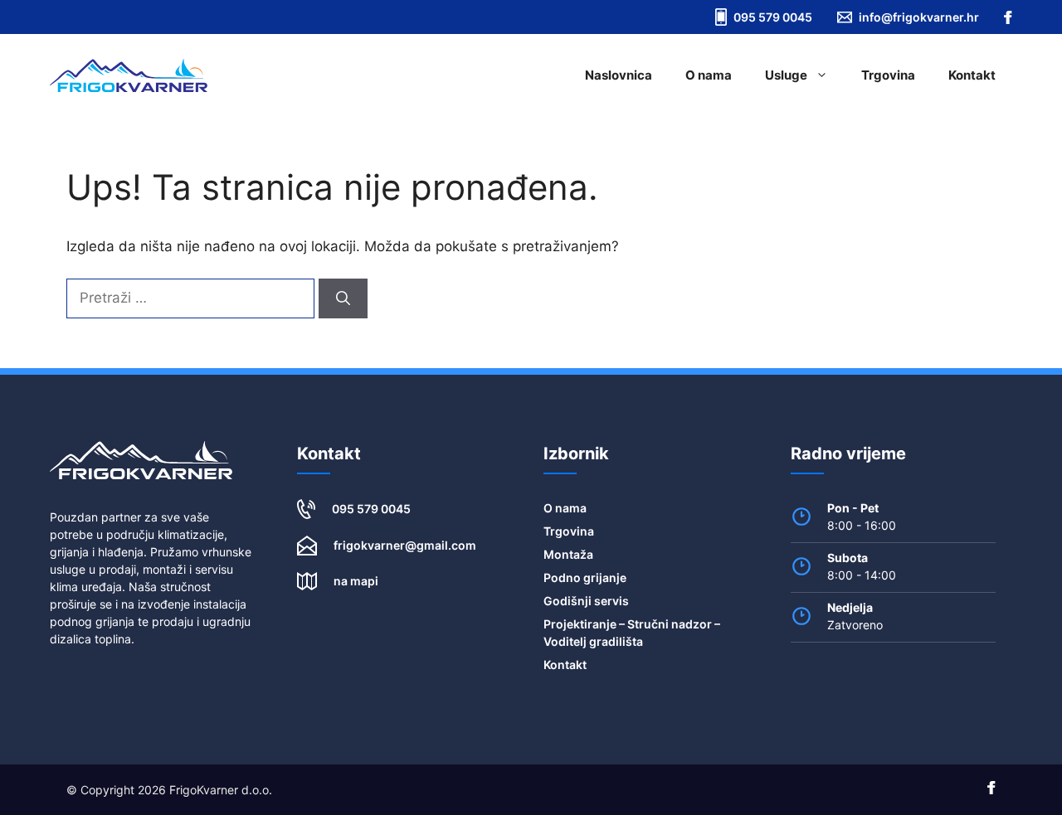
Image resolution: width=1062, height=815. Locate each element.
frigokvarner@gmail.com (405, 545)
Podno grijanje (584, 577)
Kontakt (972, 75)
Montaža (568, 554)
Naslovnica (618, 75)
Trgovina (888, 75)
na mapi (356, 581)
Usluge (786, 75)
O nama (708, 75)
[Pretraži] (343, 298)
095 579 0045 (371, 509)
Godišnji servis (586, 601)
